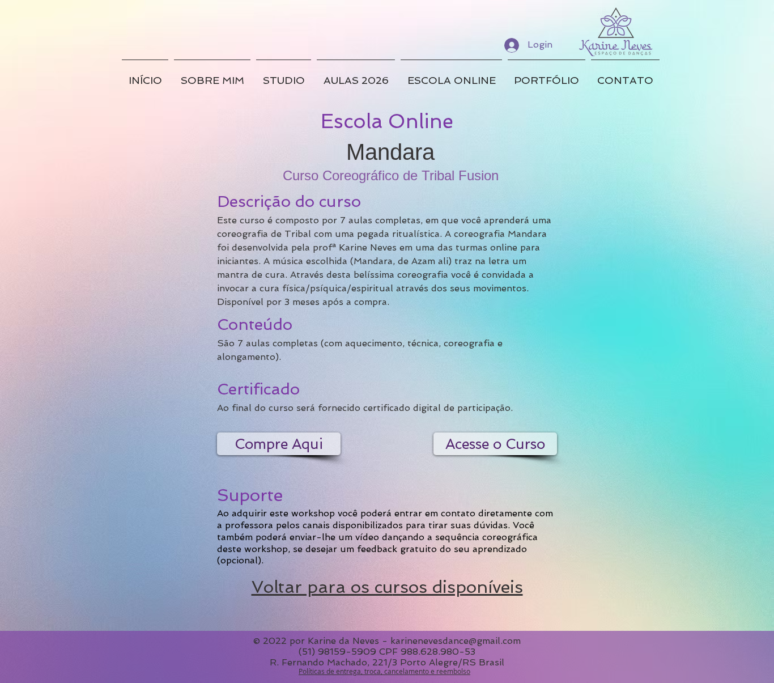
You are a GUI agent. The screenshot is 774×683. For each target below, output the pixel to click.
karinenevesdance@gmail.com (455, 640)
